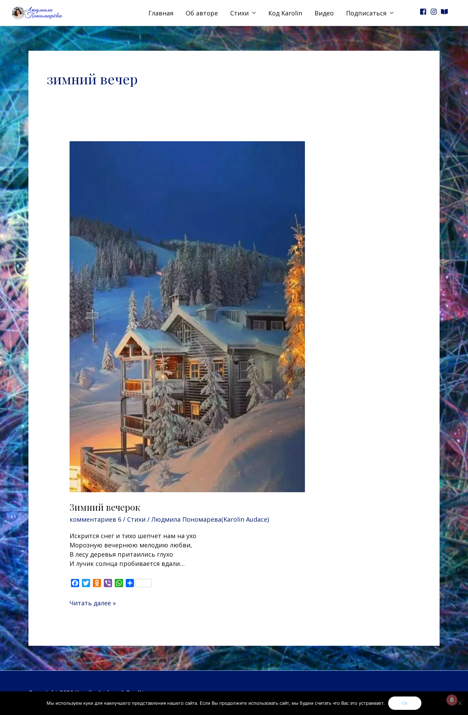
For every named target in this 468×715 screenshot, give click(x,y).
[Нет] (459, 703)
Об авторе (202, 13)
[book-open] (445, 11)
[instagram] (434, 11)
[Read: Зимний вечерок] (187, 316)
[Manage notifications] (451, 699)
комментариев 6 (95, 519)
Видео (324, 13)
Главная (160, 13)
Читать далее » (93, 602)
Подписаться (366, 13)
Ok (405, 703)
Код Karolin (285, 13)
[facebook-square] (424, 11)
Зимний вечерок (105, 507)
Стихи (239, 13)
